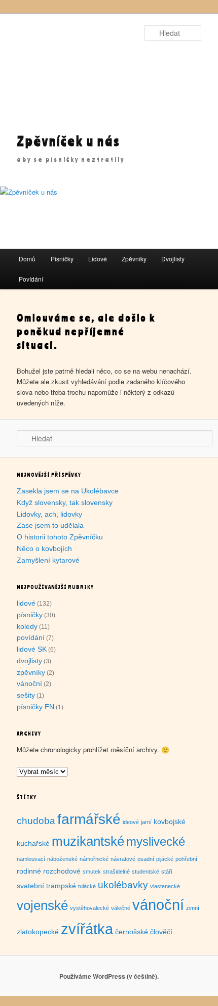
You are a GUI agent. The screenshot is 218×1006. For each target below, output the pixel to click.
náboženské (62, 859)
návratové (123, 859)
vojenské (42, 905)
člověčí (161, 932)
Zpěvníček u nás (69, 141)
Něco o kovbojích (44, 548)
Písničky (62, 258)
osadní (145, 859)
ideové (131, 822)
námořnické (94, 859)
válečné (120, 908)
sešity (26, 695)
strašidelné (116, 871)
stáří (166, 871)
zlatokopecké (38, 932)
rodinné (29, 871)
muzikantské (88, 841)
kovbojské (170, 821)
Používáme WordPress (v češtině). (109, 976)
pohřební (186, 859)
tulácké (87, 886)
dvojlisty (29, 661)
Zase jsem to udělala (50, 525)
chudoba (36, 820)
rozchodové (62, 871)
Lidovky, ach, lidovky (49, 514)
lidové (26, 603)
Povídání (31, 279)
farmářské (89, 819)
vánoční (29, 683)
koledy (27, 626)
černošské (131, 932)
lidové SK (32, 649)
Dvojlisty (173, 258)
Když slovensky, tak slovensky (65, 502)
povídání (31, 637)
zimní (192, 908)
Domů (27, 258)
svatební (30, 886)
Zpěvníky (134, 258)
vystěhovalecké (89, 908)
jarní (146, 822)
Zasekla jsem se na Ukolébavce (68, 491)
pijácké (164, 859)
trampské (61, 886)
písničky (30, 615)
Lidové (97, 258)
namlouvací (31, 859)
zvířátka (87, 929)
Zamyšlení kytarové (48, 560)
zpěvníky (31, 672)
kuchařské (33, 843)
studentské (145, 871)
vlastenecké (165, 886)
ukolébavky (123, 885)
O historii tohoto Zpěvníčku (60, 537)
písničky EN (35, 707)
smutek (92, 871)
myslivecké (155, 841)
